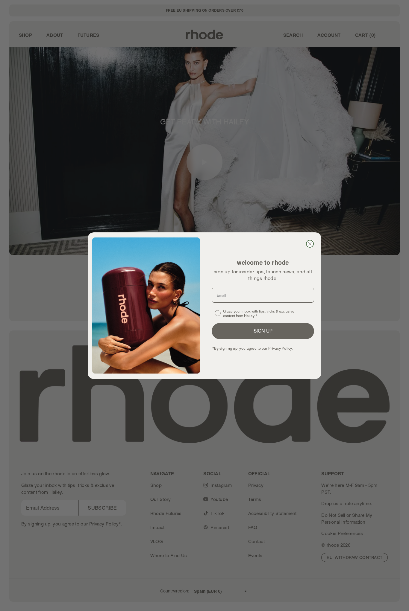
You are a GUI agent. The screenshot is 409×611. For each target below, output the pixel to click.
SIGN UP (263, 331)
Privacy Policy (280, 348)
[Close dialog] (309, 243)
